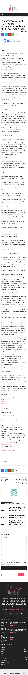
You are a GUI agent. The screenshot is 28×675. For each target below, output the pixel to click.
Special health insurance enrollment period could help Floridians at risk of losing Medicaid (21, 481)
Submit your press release (8, 450)
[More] (16, 34)
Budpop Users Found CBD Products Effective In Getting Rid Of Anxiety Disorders (17, 515)
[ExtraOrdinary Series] (14, 6)
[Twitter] (6, 34)
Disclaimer (13, 670)
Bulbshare (8, 64)
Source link (4, 461)
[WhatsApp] (12, 34)
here (21, 368)
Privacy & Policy (20, 670)
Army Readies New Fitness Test (5, 480)
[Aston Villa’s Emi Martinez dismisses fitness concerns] (5, 625)
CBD (6, 18)
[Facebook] (2, 34)
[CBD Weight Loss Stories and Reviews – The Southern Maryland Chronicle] (5, 508)
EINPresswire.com (6, 60)
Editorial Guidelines (6, 444)
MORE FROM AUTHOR (18, 503)
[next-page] (5, 529)
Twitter (3, 401)
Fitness (11, 625)
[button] (2, 14)
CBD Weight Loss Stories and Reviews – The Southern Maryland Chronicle (17, 508)
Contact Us (7, 670)
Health (11, 632)
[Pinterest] (9, 34)
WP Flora (23, 673)
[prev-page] (2, 529)
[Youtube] (21, 613)
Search (20, 575)
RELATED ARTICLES (7, 503)
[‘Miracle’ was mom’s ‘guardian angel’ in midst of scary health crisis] (5, 633)
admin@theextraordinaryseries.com (17, 609)
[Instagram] (10, 613)
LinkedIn (3, 403)
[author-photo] (14, 496)
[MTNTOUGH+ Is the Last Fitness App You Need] (5, 639)
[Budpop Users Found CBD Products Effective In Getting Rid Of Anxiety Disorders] (5, 515)
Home (2, 18)
